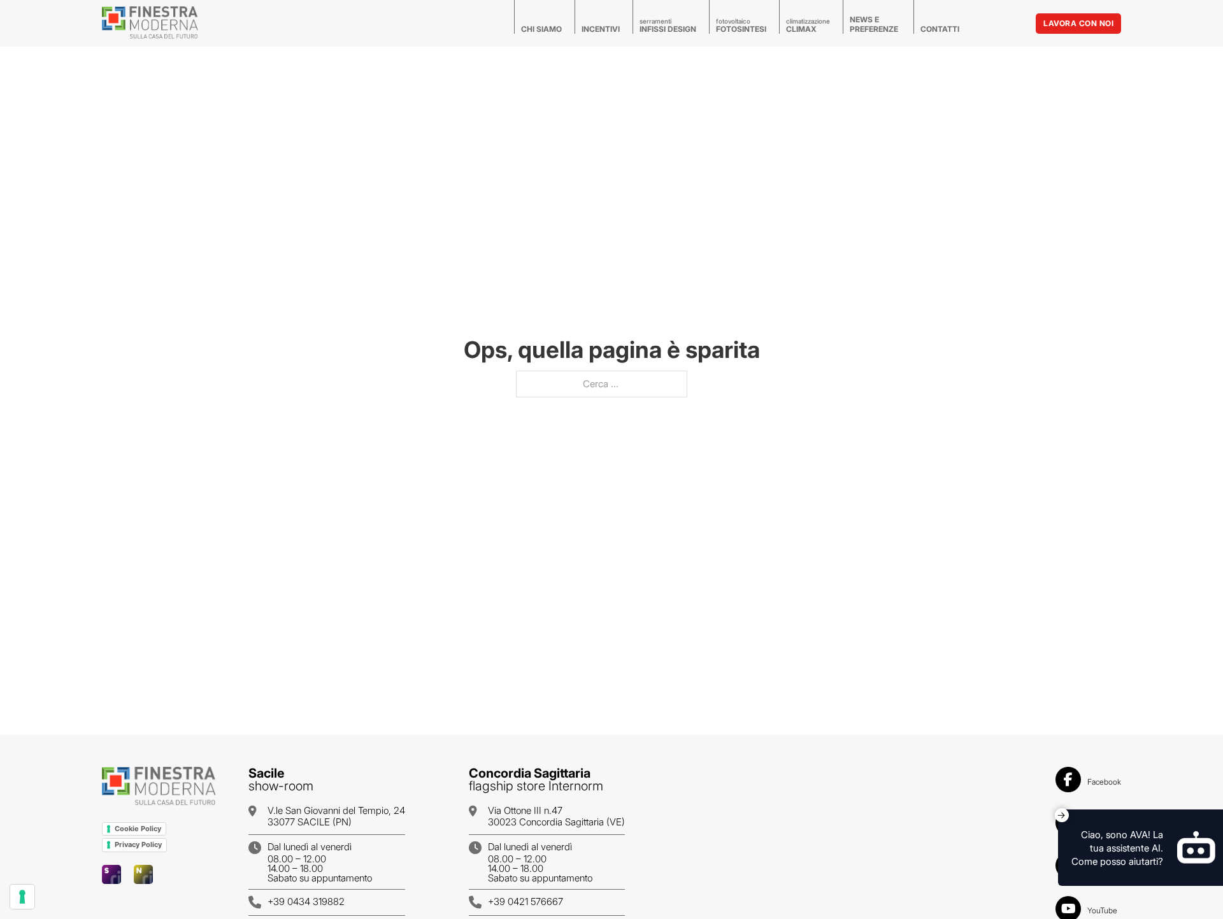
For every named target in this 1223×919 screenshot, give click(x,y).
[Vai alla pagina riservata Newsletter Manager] (143, 874)
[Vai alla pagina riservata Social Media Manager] (111, 874)
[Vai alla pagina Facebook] (1068, 782)
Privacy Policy (138, 844)
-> (1061, 815)
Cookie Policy (138, 828)
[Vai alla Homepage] (159, 787)
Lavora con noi (1078, 23)
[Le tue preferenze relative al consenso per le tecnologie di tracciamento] (22, 897)
